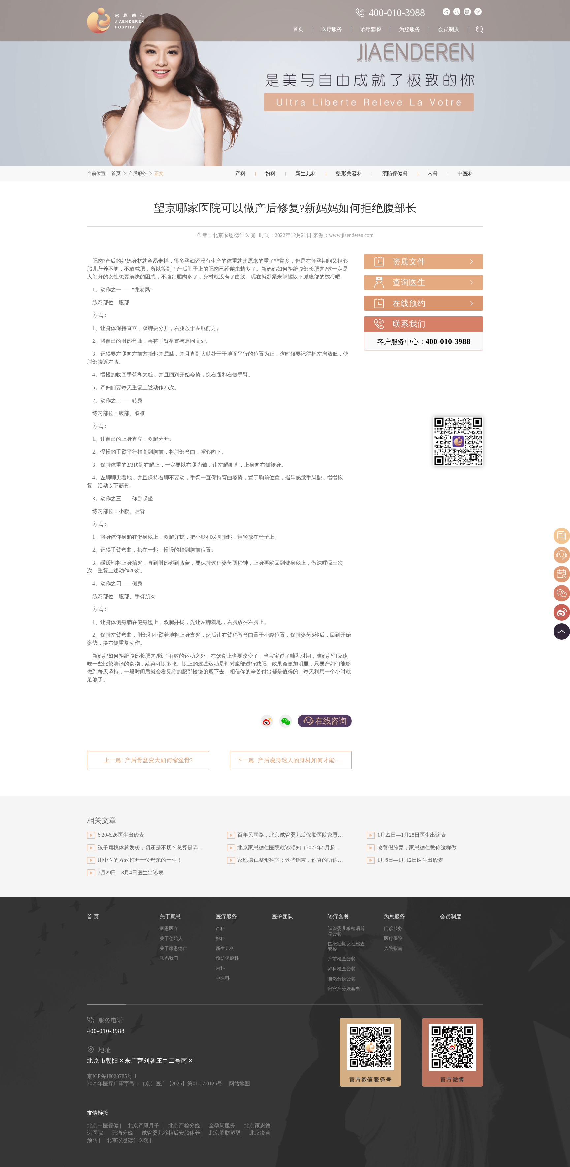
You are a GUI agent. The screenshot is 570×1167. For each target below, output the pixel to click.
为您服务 (409, 29)
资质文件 (409, 261)
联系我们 (409, 324)
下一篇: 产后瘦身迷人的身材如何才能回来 (292, 760)
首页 (298, 29)
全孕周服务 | (223, 1125)
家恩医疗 (169, 928)
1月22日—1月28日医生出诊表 (411, 835)
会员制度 (448, 29)
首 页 (93, 916)
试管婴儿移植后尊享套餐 (346, 931)
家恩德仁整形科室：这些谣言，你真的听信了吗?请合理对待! (290, 860)
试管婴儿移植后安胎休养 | (172, 1133)
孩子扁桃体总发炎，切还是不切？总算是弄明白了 (150, 847)
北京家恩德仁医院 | (129, 1140)
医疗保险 (393, 938)
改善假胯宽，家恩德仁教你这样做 (417, 847)
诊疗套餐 (370, 29)
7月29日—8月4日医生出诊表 (131, 872)
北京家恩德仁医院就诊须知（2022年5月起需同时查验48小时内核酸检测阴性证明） (290, 847)
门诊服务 (393, 928)
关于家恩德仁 (173, 948)
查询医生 (409, 282)
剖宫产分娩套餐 (344, 988)
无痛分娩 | (123, 1133)
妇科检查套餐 (342, 968)
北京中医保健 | (104, 1125)
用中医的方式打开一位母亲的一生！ (140, 860)
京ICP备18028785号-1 (112, 1076)
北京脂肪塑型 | (226, 1133)
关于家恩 (170, 916)
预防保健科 (395, 173)
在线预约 (409, 303)
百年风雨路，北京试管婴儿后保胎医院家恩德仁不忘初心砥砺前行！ (290, 835)
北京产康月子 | (145, 1125)
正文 (159, 173)
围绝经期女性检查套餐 (346, 946)
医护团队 (282, 916)
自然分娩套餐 (342, 978)
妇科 (270, 173)
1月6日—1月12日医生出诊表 (410, 860)
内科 (433, 173)
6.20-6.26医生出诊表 (121, 835)
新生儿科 (305, 173)
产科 (240, 173)
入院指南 (393, 948)
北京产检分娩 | (185, 1125)
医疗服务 (331, 29)
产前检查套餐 (342, 958)
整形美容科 (349, 173)
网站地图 (239, 1083)
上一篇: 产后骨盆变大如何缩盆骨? (148, 760)
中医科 (465, 173)
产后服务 (137, 173)
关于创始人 (171, 938)
